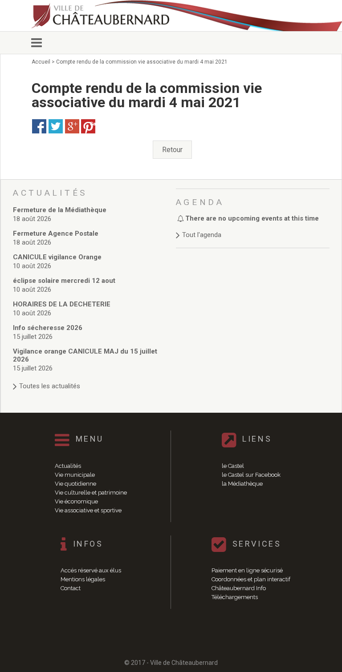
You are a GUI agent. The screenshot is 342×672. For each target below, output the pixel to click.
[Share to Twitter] (56, 126)
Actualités (68, 466)
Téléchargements (235, 597)
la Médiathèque (242, 483)
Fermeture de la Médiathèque (59, 210)
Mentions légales (83, 579)
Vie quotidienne (75, 483)
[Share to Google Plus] (72, 126)
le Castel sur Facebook (251, 474)
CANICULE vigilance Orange (57, 257)
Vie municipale (75, 474)
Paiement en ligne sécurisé (247, 570)
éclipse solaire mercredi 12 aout (64, 281)
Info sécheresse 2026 (47, 328)
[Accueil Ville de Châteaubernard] (107, 15)
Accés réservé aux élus (91, 570)
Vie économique (76, 501)
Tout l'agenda (201, 235)
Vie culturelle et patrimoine (91, 492)
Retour (172, 149)
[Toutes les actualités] (90, 377)
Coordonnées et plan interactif (251, 579)
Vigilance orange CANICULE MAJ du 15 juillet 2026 (85, 355)
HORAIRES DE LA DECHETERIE (61, 304)
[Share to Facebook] (39, 126)
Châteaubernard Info (239, 588)
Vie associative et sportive (88, 510)
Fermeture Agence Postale (55, 233)
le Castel (233, 466)
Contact (71, 588)
